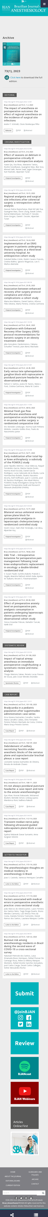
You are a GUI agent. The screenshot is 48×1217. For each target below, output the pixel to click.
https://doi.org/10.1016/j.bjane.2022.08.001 (18, 934)
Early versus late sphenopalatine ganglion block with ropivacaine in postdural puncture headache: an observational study (24, 376)
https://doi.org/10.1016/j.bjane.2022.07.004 (18, 893)
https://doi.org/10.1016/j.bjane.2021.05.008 (18, 450)
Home (12, 1172)
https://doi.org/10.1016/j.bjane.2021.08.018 (18, 282)
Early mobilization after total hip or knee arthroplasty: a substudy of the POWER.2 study (23, 459)
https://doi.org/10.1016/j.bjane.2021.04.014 (18, 237)
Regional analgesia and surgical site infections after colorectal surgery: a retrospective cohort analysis (22, 201)
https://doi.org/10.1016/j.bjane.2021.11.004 (18, 405)
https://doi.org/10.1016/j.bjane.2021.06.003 (18, 779)
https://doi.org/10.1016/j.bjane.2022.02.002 (18, 149)
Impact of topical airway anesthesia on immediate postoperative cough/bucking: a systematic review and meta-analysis (22, 664)
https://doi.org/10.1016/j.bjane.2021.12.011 (18, 701)
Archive (35, 1179)
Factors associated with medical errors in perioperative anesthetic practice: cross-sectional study (23, 902)
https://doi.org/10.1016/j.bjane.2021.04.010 (18, 815)
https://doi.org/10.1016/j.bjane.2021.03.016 (18, 652)
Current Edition (13, 1185)
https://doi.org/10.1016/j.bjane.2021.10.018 (18, 322)
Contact (35, 1184)
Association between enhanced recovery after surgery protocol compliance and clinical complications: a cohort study (22, 293)
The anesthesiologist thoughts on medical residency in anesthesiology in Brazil (24, 870)
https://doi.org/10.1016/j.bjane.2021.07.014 (18, 549)
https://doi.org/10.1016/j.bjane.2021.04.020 (18, 506)
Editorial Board (13, 1181)
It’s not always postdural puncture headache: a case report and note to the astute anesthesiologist (24, 789)
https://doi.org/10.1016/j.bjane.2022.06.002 (18, 190)
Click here (15, 77)
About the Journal (13, 1176)
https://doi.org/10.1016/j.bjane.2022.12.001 (18, 102)
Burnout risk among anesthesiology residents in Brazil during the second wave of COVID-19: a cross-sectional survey (23, 946)
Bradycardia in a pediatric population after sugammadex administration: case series (22, 710)
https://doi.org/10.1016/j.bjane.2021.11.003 (18, 597)
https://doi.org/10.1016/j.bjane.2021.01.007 (18, 365)
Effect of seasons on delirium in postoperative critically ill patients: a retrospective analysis (23, 158)
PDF (19, 130)
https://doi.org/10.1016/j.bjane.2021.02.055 (18, 740)
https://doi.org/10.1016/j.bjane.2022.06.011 (18, 861)
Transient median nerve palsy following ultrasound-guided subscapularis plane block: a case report (23, 826)
